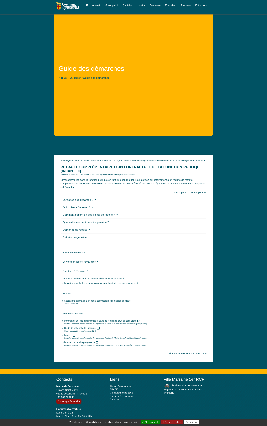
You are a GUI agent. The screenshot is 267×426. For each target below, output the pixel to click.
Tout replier (181, 192)
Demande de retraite (75, 229)
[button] (87, 5)
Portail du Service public (122, 396)
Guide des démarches (96, 77)
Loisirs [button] (141, 5)
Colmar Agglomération (121, 386)
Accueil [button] (96, 5)
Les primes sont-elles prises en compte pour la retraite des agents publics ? (101, 283)
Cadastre (114, 399)
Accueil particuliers (70, 160)
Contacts (64, 379)
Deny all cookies (172, 422)
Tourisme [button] (186, 5)
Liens (115, 379)
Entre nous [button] (201, 5)
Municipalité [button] (111, 5)
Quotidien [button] (128, 5)
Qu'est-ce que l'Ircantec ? (78, 199)
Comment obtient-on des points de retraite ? (89, 214)
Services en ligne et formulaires (79, 261)
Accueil (63, 77)
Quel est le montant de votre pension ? (86, 222)
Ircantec (70, 187)
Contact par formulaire (69, 401)
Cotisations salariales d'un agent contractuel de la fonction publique (97, 301)
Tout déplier (198, 192)
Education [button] (170, 5)
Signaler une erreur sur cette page (188, 353)
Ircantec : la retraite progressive (81, 342)
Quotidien (75, 77)
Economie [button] (155, 5)
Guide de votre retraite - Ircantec (82, 328)
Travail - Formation (91, 160)
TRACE (114, 389)
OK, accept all (151, 422)
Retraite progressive (75, 237)
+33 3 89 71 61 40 (65, 397)
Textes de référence (73, 252)
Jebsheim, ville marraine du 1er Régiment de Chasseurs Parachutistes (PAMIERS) (183, 389)
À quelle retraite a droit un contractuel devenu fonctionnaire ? (94, 278)
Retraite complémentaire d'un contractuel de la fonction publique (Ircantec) (168, 160)
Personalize (191, 422)
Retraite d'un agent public (116, 160)
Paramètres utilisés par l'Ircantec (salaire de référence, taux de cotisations (102, 321)
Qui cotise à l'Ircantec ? (77, 207)
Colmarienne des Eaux (121, 393)
